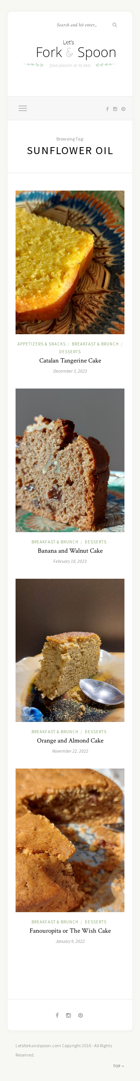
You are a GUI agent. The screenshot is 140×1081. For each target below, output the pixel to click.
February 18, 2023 (70, 561)
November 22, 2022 (70, 751)
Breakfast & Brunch (95, 344)
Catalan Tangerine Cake (70, 360)
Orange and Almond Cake (70, 740)
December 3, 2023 (70, 371)
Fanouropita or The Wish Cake (70, 931)
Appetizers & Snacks (42, 344)
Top (117, 1066)
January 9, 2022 (70, 941)
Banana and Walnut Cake (70, 551)
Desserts (70, 351)
